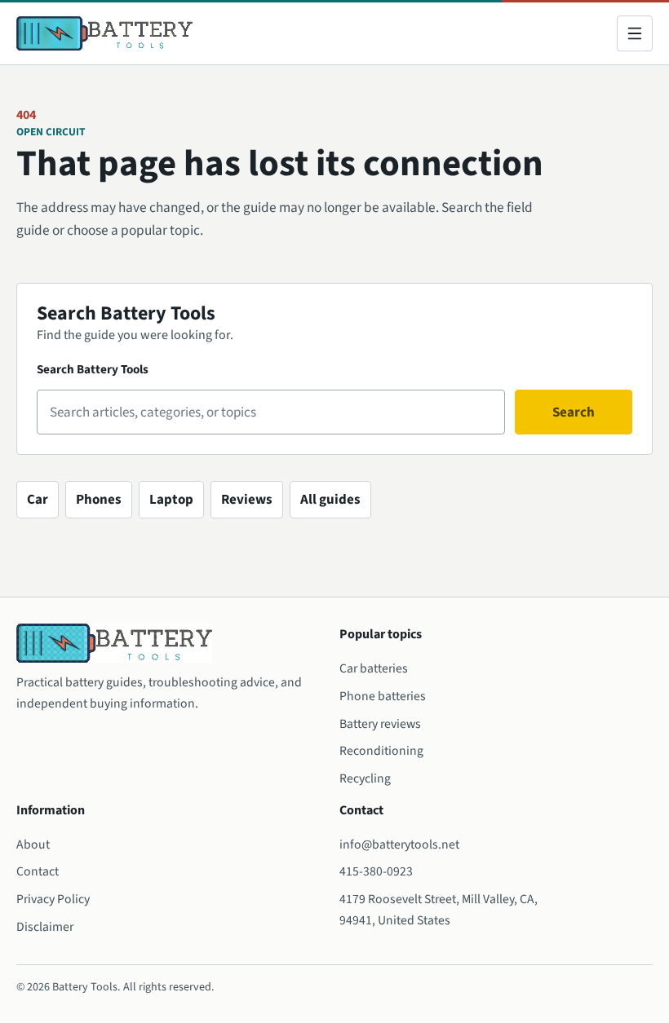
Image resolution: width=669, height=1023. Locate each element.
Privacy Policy (53, 899)
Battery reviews (380, 724)
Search (573, 412)
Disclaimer (44, 927)
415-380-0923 (376, 871)
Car (37, 499)
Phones (99, 499)
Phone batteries (382, 696)
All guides (330, 499)
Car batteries (373, 668)
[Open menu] (635, 33)
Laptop (171, 499)
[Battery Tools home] (104, 33)
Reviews (246, 499)
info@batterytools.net (399, 844)
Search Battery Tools (92, 369)
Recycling (365, 778)
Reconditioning (381, 751)
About (33, 844)
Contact (37, 871)
